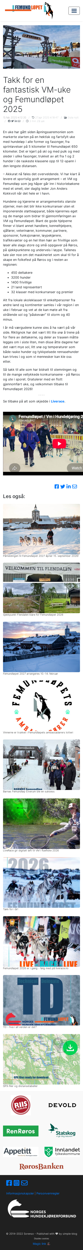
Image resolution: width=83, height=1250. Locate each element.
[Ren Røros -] (20, 1131)
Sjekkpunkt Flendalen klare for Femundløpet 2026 (33, 614)
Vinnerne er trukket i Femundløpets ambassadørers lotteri (38, 732)
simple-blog (70, 1233)
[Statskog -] (62, 1131)
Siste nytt (73, 117)
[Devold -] (62, 1105)
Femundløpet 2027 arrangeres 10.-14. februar (30, 673)
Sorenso (29, 1233)
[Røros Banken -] (41, 1166)
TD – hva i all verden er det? (20, 1027)
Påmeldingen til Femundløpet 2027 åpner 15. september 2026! (41, 555)
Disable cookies (41, 1238)
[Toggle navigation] (74, 11)
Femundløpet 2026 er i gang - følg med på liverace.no (35, 968)
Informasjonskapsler (20, 1193)
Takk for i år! (10, 909)
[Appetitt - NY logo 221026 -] (20, 1152)
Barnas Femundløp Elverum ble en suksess (29, 791)
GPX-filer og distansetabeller (20, 1086)
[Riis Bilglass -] (21, 1105)
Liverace (57, 401)
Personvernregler (47, 1193)
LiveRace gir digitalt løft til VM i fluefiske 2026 (31, 850)
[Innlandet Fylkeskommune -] (62, 1152)
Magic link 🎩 (41, 1243)
